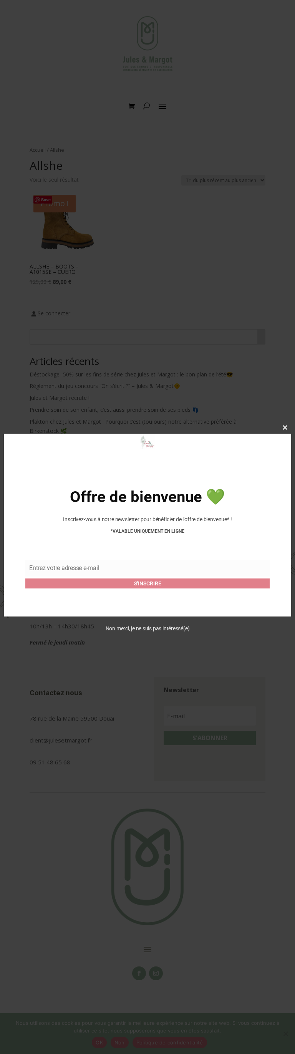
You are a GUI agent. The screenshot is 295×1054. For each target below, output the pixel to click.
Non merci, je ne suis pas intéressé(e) (148, 628)
